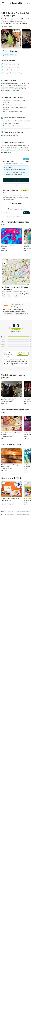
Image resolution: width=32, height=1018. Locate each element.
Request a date (17, 203)
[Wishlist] (26, 27)
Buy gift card (16, 180)
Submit (26, 213)
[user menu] (27, 3)
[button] (16, 270)
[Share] (29, 27)
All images (16, 31)
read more (16, 90)
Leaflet (27, 284)
